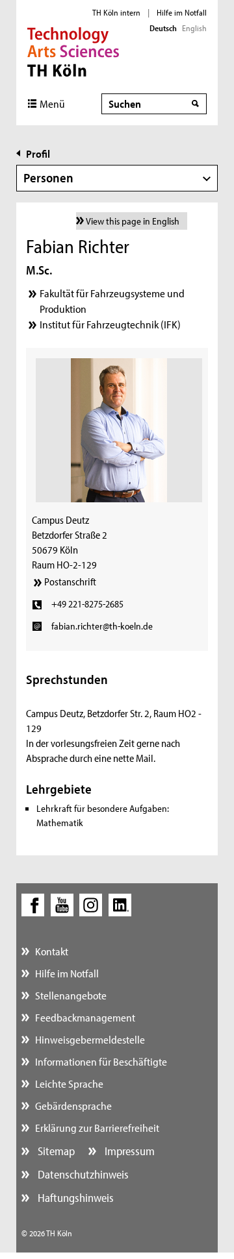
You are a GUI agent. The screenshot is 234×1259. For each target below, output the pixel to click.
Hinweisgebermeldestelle (90, 1039)
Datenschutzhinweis (82, 1174)
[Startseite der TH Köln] (73, 50)
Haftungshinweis (74, 1197)
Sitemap (55, 1150)
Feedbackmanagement (85, 1017)
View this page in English (132, 221)
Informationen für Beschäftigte (101, 1061)
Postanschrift (70, 581)
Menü (52, 103)
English (194, 28)
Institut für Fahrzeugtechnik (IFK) (110, 324)
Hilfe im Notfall (182, 12)
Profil (38, 153)
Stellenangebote (71, 995)
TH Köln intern (116, 12)
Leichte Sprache (69, 1083)
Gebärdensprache (73, 1105)
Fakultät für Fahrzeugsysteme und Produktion (112, 300)
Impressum (128, 1150)
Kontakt (51, 951)
